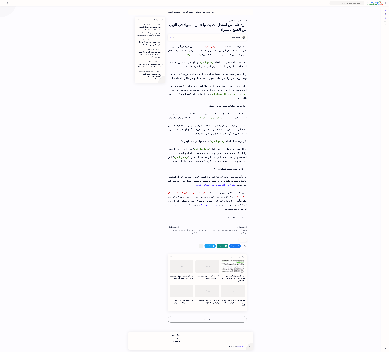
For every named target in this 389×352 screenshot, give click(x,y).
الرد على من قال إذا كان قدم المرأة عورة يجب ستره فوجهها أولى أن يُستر (233, 302)
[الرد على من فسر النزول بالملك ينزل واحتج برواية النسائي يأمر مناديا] (181, 266)
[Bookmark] (7, 3)
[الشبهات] (177, 12)
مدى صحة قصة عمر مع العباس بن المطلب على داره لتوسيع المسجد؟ (149, 65)
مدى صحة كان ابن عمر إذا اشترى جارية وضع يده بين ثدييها (150, 28)
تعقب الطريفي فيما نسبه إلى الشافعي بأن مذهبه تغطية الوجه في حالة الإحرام (233, 278)
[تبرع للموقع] (200, 12)
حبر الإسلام (242, 346)
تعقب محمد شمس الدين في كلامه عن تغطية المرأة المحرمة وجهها (182, 301)
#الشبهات (242, 240)
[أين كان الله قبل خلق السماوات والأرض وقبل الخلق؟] (207, 291)
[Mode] (3, 3)
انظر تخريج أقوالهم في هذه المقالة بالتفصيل (215, 184)
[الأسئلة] (170, 12)
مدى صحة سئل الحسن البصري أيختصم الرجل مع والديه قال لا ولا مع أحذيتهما (149, 76)
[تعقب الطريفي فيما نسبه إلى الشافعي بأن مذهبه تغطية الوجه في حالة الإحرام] (233, 266)
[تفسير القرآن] (188, 12)
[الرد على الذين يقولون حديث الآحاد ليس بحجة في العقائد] (207, 266)
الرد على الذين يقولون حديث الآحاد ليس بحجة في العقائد (208, 277)
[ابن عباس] (148, 39)
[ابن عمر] (150, 24)
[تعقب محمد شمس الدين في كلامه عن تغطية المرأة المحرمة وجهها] (181, 291)
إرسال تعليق (207, 319)
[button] (235, 246)
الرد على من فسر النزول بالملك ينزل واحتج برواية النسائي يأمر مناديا (181, 277)
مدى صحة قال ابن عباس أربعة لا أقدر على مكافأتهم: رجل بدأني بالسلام (149, 43)
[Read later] (174, 37)
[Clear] (331, 3)
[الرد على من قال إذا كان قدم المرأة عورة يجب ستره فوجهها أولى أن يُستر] (233, 291)
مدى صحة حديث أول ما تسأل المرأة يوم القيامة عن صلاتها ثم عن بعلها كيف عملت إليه (149, 54)
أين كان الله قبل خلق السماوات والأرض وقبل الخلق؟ (209, 301)
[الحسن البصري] (149, 71)
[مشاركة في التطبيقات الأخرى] (201, 246)
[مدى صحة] (210, 12)
